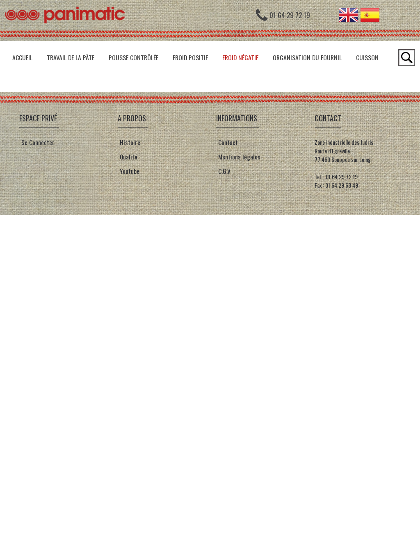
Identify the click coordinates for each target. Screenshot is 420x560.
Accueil (22, 57)
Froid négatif (240, 57)
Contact (227, 142)
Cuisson (367, 57)
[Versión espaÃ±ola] (370, 18)
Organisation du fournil (307, 57)
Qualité (127, 156)
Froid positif (190, 57)
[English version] (348, 18)
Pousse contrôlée (133, 57)
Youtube (129, 170)
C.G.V (224, 170)
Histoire (129, 142)
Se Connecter (38, 142)
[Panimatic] (68, 39)
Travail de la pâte (70, 57)
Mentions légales (238, 156)
